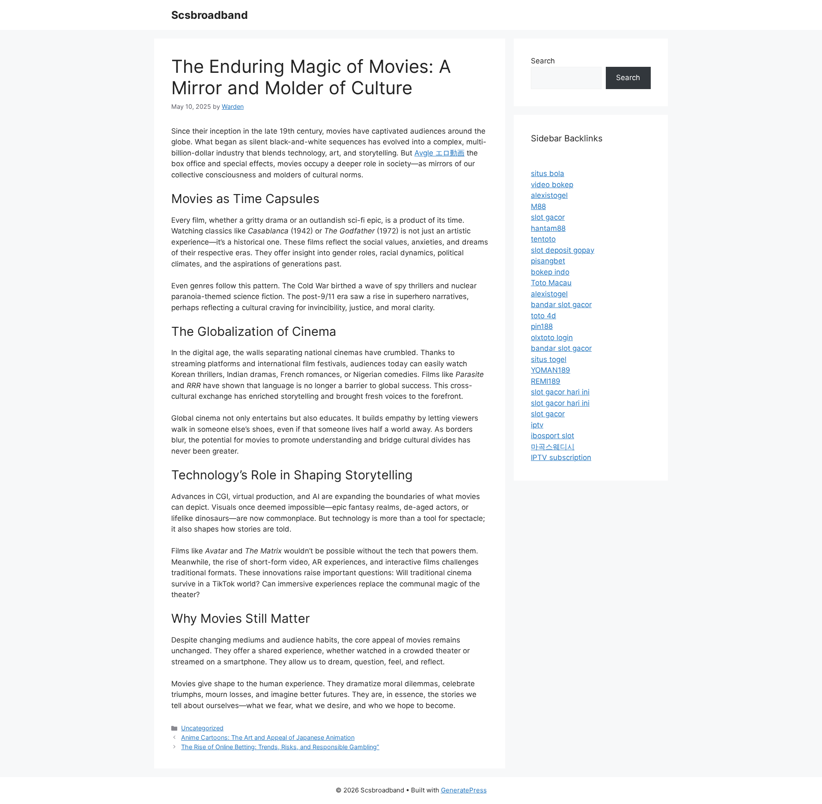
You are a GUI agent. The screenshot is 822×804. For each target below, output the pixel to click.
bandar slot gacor (561, 304)
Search (543, 61)
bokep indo (550, 272)
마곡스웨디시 (553, 446)
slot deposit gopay (562, 250)
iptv (537, 425)
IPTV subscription (561, 457)
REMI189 (545, 381)
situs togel (548, 359)
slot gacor (548, 217)
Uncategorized (202, 728)
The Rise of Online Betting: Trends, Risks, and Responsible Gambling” (280, 746)
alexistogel (549, 195)
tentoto (543, 239)
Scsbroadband (209, 15)
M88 (538, 206)
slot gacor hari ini (560, 392)
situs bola (547, 173)
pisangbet (548, 261)
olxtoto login (552, 337)
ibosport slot (552, 435)
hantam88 (548, 228)
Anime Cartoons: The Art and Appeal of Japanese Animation (267, 737)
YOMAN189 (550, 370)
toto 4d (543, 315)
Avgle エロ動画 (439, 153)
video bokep (552, 184)
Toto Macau (551, 282)
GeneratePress (464, 790)
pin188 (542, 326)
